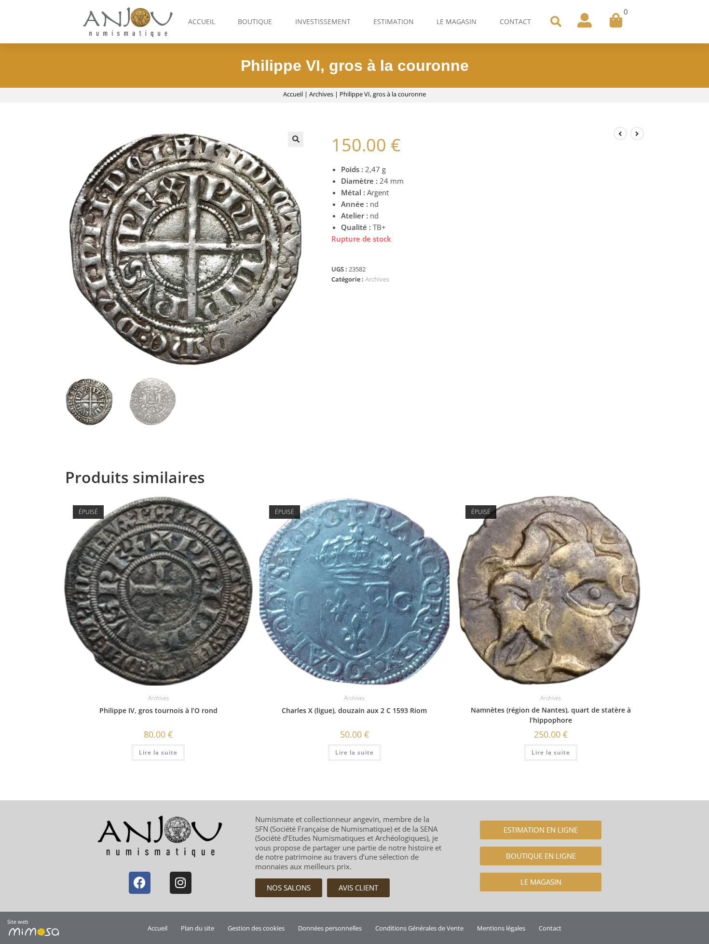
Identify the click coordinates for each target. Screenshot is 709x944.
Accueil (201, 21)
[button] (555, 22)
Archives (321, 94)
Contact (515, 21)
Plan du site (197, 928)
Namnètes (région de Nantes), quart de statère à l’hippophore (551, 715)
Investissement (323, 21)
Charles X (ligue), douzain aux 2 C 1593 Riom (354, 710)
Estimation (393, 21)
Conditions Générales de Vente (419, 928)
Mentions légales (501, 928)
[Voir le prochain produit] (637, 133)
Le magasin (456, 21)
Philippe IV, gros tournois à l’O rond (158, 710)
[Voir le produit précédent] (620, 133)
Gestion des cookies (256, 928)
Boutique (255, 21)
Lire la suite (158, 752)
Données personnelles (330, 928)
